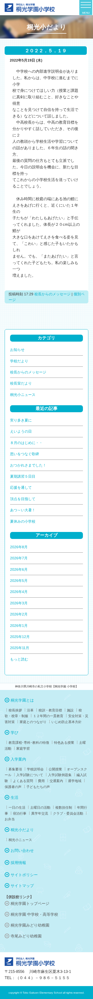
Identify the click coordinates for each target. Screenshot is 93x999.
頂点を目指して (22, 499)
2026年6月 (19, 569)
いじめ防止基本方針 (66, 722)
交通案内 (56, 781)
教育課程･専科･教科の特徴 (29, 743)
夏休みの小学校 (22, 521)
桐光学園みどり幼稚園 (30, 925)
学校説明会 (35, 769)
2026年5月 (19, 581)
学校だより (19, 361)
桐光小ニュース (22, 395)
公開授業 (55, 769)
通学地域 (74, 781)
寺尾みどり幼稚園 (26, 936)
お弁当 (10, 819)
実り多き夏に (21, 420)
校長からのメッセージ (52, 294)
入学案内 (18, 759)
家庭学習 (23, 748)
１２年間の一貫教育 (48, 716)
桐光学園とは (22, 700)
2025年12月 (20, 637)
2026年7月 (19, 558)
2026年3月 (19, 603)
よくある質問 (23, 781)
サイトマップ (22, 885)
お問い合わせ (22, 850)
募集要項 (15, 769)
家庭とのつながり (33, 722)
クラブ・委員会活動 (68, 813)
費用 (41, 781)
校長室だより (21, 383)
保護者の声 (13, 787)
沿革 (30, 710)
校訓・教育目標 (50, 710)
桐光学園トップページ (30, 903)
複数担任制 (63, 807)
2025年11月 (19, 648)
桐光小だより (22, 830)
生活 (14, 797)
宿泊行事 (19, 813)
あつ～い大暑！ (22, 510)
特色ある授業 (64, 743)
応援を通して (21, 487)
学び (14, 732)
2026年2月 (19, 614)
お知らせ (17, 350)
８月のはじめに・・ (26, 443)
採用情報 (18, 862)
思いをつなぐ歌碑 (24, 454)
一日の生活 (17, 807)
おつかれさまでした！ (28, 465)
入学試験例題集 (60, 775)
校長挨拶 (15, 710)
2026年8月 (19, 547)
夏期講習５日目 (22, 476)
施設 (70, 710)
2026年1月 (19, 626)
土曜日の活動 (40, 807)
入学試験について (29, 775)
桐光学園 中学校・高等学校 (34, 914)
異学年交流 (39, 813)
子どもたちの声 (38, 787)
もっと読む (19, 659)
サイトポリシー (24, 875)
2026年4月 (19, 592)
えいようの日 (21, 431)
